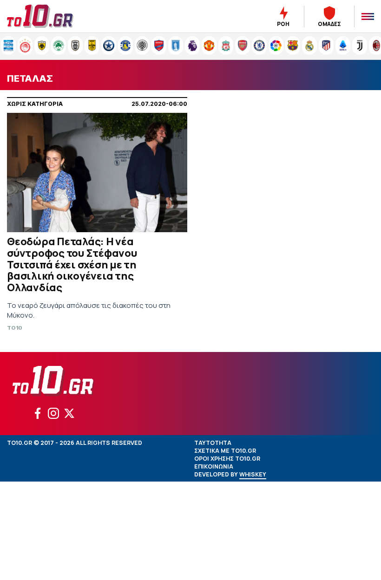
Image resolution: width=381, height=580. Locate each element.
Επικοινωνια (213, 466)
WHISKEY (252, 474)
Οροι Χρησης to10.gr (227, 459)
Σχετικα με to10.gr (225, 451)
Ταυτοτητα (212, 443)
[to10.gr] (51, 16)
